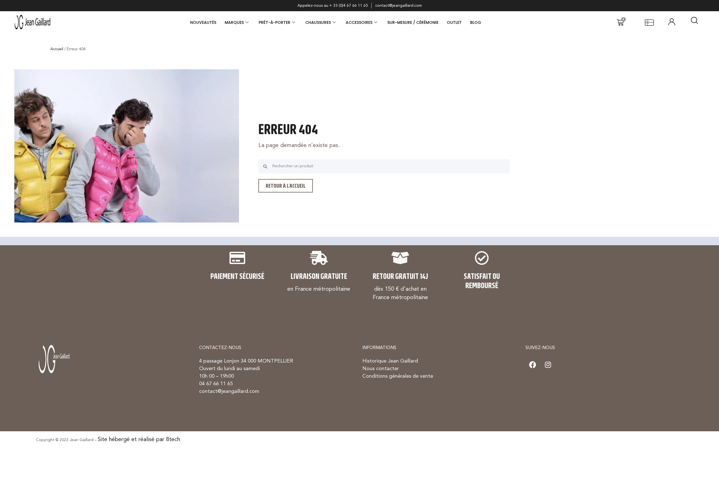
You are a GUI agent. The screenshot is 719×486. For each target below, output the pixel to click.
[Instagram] (548, 364)
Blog (475, 22)
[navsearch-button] (694, 22)
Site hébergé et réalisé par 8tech (139, 440)
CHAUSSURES (318, 22)
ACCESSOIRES (359, 22)
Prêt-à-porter (274, 22)
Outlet (454, 22)
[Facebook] (532, 364)
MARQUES (234, 22)
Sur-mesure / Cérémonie (412, 22)
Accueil (56, 49)
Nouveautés (203, 22)
